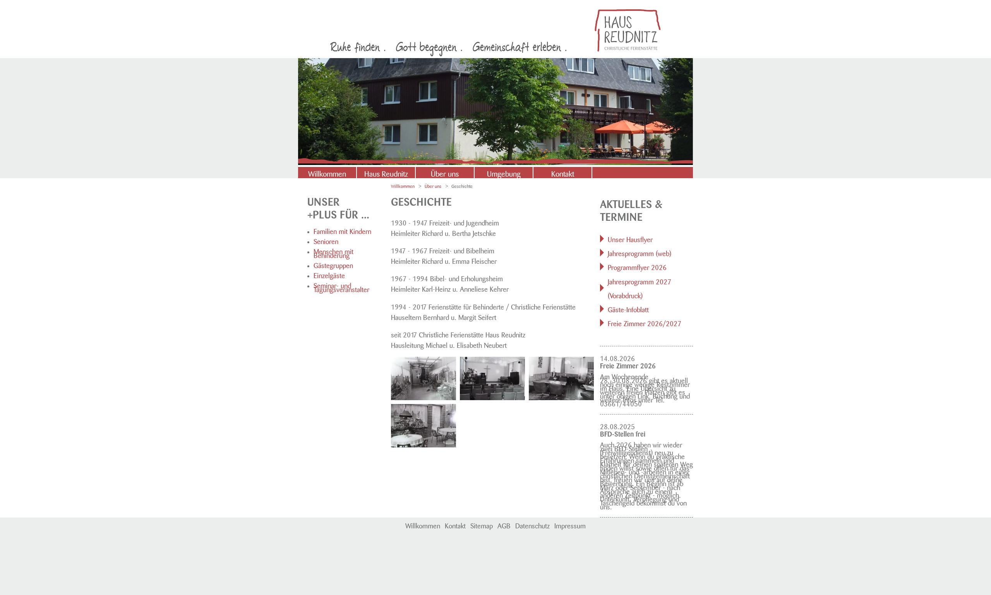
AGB (504, 525)
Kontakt (562, 173)
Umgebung (504, 173)
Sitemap (481, 525)
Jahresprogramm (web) (639, 253)
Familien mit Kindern (342, 230)
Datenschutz (532, 525)
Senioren (326, 240)
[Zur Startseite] (627, 30)
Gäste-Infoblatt (628, 309)
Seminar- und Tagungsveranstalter (341, 287)
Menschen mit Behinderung (333, 252)
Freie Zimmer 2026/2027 (644, 323)
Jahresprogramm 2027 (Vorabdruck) (639, 288)
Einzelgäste (329, 275)
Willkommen (327, 173)
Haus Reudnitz (386, 173)
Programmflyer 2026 (637, 266)
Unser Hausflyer (630, 239)
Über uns (445, 173)
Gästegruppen (333, 265)
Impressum (570, 525)
